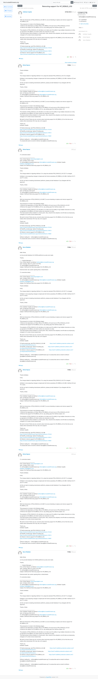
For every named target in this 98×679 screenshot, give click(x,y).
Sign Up (93, 2)
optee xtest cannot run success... (25, 8)
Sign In (87, 2)
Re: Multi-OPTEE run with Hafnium (88, 8)
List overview (8, 6)
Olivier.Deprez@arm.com (36, 159)
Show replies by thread (70, 62)
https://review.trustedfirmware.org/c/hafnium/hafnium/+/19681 (36, 54)
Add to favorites (84, 23)
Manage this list (79, 2)
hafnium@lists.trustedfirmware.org (46, 91)
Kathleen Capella (27, 12)
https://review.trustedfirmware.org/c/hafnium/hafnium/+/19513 (36, 51)
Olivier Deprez (26, 65)
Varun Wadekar (27, 247)
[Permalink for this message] (75, 57)
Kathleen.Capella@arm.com (27, 163)
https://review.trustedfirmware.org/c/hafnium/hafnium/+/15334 (36, 47)
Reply (21, 58)
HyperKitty (48, 677)
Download (8, 16)
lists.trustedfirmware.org (11, 2)
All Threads (9, 10)
